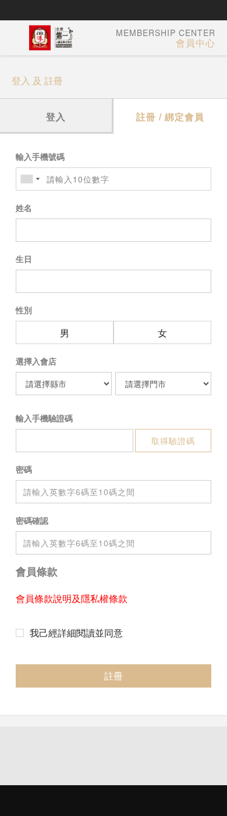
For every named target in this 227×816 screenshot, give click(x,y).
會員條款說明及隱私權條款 (71, 598)
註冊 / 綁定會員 (170, 116)
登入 (56, 116)
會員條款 (37, 571)
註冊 (113, 675)
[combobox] (29, 179)
